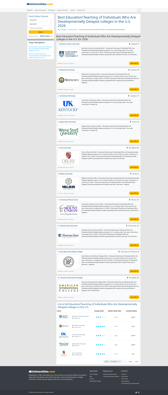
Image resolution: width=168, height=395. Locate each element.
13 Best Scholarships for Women (111, 376)
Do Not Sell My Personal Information (130, 383)
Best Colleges (62, 29)
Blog (91, 376)
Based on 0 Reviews (69, 193)
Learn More (134, 63)
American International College (71, 278)
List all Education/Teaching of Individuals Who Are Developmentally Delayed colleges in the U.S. (40, 55)
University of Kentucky (68, 96)
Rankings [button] (51, 10)
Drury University (65, 148)
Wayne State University (68, 122)
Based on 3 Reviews (69, 219)
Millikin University (66, 174)
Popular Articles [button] (62, 10)
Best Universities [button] (40, 10)
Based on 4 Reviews (69, 141)
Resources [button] (81, 10)
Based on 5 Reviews (69, 89)
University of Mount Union (69, 200)
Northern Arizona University (69, 44)
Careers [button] (72, 10)
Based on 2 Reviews (69, 245)
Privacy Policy (124, 376)
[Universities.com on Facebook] (136, 392)
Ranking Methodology (95, 381)
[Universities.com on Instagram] (138, 392)
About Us (92, 379)
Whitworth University (67, 70)
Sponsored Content (33, 36)
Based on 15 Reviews (69, 115)
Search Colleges (94, 374)
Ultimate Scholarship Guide (110, 374)
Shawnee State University (69, 226)
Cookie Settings (125, 381)
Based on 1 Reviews (69, 167)
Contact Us (124, 374)
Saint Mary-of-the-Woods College (71, 252)
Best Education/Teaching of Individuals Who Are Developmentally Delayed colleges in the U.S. (40, 48)
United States (72, 29)
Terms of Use (124, 379)
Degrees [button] (30, 10)
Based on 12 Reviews (69, 63)
